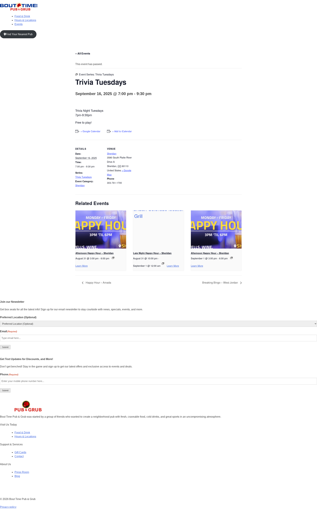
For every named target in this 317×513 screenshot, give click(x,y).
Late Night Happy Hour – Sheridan (152, 253)
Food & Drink (22, 16)
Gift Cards (20, 452)
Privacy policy (8, 507)
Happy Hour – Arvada (98, 282)
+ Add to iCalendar (122, 131)
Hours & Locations (25, 20)
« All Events (82, 53)
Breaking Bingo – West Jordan (220, 282)
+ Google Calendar (90, 131)
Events (19, 24)
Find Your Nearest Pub (19, 34)
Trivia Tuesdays (83, 177)
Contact (19, 456)
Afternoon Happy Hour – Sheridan (94, 253)
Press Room (22, 472)
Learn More (81, 265)
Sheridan (80, 185)
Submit (5, 347)
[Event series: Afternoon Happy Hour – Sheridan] (113, 258)
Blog (17, 476)
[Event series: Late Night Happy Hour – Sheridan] (163, 263)
